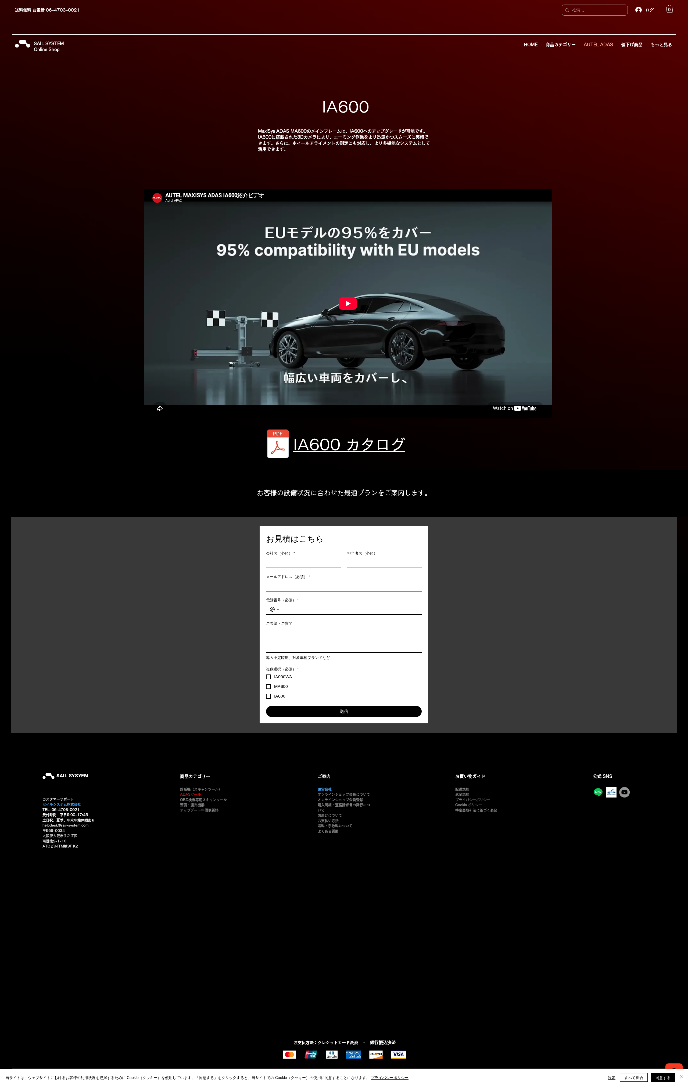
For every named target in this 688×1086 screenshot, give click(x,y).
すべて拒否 (633, 1077)
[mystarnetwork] (611, 792)
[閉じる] (681, 1077)
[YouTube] (624, 792)
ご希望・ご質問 (279, 623)
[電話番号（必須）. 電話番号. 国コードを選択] (274, 609)
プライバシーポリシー (389, 1077)
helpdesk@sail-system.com (65, 825)
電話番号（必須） (282, 600)
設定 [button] (611, 1077)
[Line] (598, 792)
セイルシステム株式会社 (61, 804)
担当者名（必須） (362, 553)
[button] (669, 9)
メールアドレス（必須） (288, 577)
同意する (663, 1077)
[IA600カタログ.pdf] (278, 444)
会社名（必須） (280, 553)
